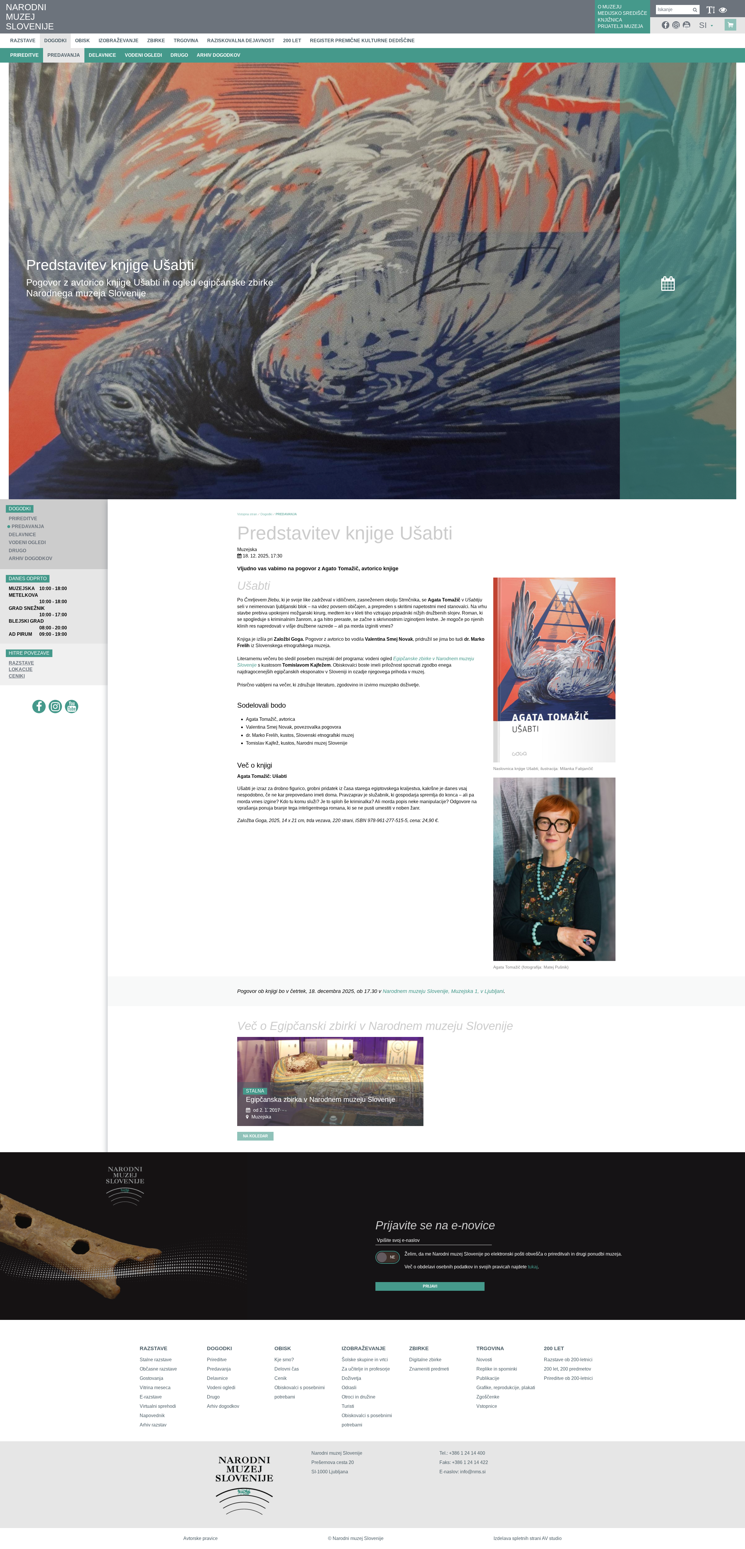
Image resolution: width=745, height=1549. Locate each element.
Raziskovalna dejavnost (240, 40)
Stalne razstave (156, 1359)
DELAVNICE (102, 55)
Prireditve (217, 1359)
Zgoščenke (487, 1396)
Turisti (348, 1406)
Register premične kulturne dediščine (362, 40)
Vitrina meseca (155, 1387)
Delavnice (217, 1378)
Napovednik (152, 1415)
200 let (292, 40)
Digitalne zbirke (425, 1359)
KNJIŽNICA (610, 19)
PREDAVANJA (63, 55)
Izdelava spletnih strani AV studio (528, 1538)
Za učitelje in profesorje (366, 1368)
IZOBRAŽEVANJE (364, 1348)
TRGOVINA (490, 1348)
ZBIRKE (419, 1348)
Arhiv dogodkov (218, 55)
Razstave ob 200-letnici (568, 1359)
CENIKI (17, 676)
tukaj (533, 1266)
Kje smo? (284, 1359)
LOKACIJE (21, 669)
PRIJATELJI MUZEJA (620, 26)
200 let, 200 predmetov (567, 1368)
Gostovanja (151, 1378)
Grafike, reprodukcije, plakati (505, 1387)
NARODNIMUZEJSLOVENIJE (30, 16)
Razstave (23, 40)
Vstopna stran (247, 514)
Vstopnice (486, 1406)
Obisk (82, 40)
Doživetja (351, 1378)
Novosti (484, 1359)
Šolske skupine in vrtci (365, 1359)
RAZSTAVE (21, 663)
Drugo (213, 1396)
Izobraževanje (119, 40)
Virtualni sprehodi (158, 1406)
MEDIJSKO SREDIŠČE (622, 13)
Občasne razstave (158, 1368)
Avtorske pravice (200, 1538)
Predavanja (219, 1368)
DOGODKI (219, 1348)
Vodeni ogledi (221, 1387)
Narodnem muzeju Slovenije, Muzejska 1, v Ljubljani (443, 991)
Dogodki (55, 40)
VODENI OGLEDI (143, 55)
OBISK (282, 1348)
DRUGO (179, 55)
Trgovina (186, 40)
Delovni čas (286, 1368)
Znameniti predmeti (429, 1368)
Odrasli (349, 1387)
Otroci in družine (358, 1396)
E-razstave (151, 1396)
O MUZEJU (610, 6)
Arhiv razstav (153, 1424)
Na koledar (255, 1136)
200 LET (554, 1348)
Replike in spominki (496, 1368)
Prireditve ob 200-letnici (568, 1378)
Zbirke (156, 40)
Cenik (280, 1378)
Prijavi (430, 1286)
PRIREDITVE (24, 55)
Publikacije (487, 1378)
